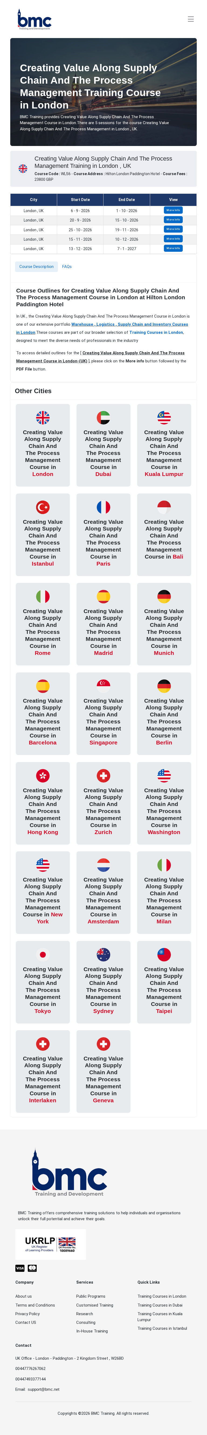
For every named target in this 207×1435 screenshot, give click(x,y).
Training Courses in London (156, 332)
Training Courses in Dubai (159, 1305)
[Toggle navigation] (191, 19)
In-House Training (92, 1331)
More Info (173, 210)
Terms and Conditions (35, 1305)
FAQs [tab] (67, 266)
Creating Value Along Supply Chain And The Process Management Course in (43, 453)
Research (84, 1313)
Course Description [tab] (36, 266)
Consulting (85, 1322)
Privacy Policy (27, 1313)
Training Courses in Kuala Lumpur (159, 1316)
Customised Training (94, 1305)
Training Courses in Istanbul (162, 1328)
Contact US (25, 1322)
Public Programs (90, 1296)
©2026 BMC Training (96, 1413)
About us (23, 1296)
